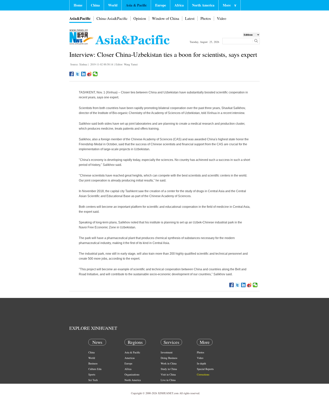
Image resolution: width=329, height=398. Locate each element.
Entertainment (96, 391)
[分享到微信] (95, 74)
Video (221, 18)
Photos (205, 18)
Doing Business (169, 358)
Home (78, 5)
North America (203, 5)
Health (91, 385)
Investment (166, 352)
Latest (190, 18)
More (229, 5)
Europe (160, 5)
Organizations (132, 374)
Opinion (139, 18)
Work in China (168, 363)
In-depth (201, 363)
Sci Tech (93, 380)
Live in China (168, 380)
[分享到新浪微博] (89, 74)
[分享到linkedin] (83, 74)
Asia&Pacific (80, 18)
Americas (130, 358)
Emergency (167, 385)
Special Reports (205, 369)
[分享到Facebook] (71, 74)
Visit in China (168, 374)
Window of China (165, 18)
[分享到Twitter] (77, 74)
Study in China (169, 369)
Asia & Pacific (136, 5)
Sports (91, 374)
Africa (179, 5)
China (95, 5)
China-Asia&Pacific (112, 18)
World (112, 5)
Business (92, 363)
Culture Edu (94, 369)
